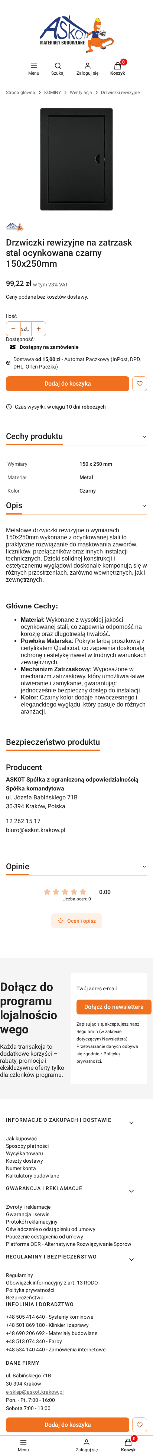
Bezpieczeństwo (24, 1297)
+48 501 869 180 (25, 1325)
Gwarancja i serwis (27, 1214)
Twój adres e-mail (96, 988)
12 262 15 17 (23, 821)
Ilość (11, 316)
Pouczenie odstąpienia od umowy (44, 1237)
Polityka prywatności (30, 1290)
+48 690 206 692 (25, 1333)
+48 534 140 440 (25, 1349)
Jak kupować (21, 1138)
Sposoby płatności (27, 1146)
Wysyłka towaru (24, 1153)
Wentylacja (81, 92)
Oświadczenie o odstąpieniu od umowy (50, 1229)
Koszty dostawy (24, 1161)
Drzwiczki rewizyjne (120, 92)
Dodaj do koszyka (68, 383)
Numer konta (21, 1168)
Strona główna (20, 92)
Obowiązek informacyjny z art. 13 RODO (52, 1283)
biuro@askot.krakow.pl (35, 830)
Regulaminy (19, 1275)
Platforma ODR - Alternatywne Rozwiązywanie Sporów (68, 1244)
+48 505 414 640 (25, 1317)
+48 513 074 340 (25, 1341)
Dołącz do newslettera (114, 1006)
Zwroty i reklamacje (28, 1207)
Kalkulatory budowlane (32, 1176)
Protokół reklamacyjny (32, 1222)
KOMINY (52, 92)
